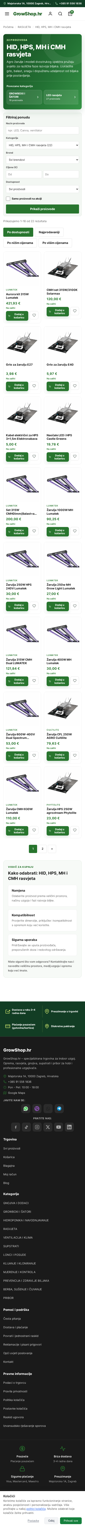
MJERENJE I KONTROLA (19, 1272)
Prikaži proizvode (42, 209)
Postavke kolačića (15, 1408)
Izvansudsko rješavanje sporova (24, 1425)
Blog (6, 1183)
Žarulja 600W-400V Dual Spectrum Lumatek (20, 738)
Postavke (33, 1520)
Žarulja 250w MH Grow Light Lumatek (61, 586)
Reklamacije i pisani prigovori (22, 1344)
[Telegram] (59, 1108)
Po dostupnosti (18, 232)
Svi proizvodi (11, 1148)
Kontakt (8, 1361)
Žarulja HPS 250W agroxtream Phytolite (61, 810)
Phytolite (53, 805)
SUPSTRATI (11, 1246)
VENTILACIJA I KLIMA (18, 1237)
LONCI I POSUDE (14, 1254)
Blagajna (9, 1165)
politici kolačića (36, 1508)
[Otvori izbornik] (7, 13)
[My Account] (50, 14)
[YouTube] (58, 1127)
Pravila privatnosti (15, 1391)
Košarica (9, 1157)
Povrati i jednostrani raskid (20, 1336)
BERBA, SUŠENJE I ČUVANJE (22, 1289)
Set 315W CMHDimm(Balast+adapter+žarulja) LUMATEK (22, 515)
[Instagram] (37, 1127)
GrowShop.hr (27, 13)
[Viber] (36, 1108)
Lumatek (11, 289)
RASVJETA (24, 27)
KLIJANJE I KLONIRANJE (19, 1263)
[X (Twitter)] (47, 1127)
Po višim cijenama (55, 243)
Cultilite (53, 730)
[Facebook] (15, 1127)
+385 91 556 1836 (19, 1081)
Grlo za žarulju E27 (19, 364)
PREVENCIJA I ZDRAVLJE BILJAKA (26, 1280)
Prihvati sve (71, 1520)
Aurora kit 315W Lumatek (17, 296)
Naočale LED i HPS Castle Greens (59, 437)
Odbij (51, 1520)
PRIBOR (8, 1298)
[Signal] (48, 1108)
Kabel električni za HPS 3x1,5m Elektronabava (22, 437)
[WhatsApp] (25, 1108)
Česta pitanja (12, 1318)
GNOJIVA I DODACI (16, 1203)
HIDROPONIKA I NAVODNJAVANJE (26, 1220)
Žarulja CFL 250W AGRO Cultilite (59, 736)
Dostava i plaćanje (15, 1327)
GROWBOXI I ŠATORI (17, 1211)
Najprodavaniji (49, 232)
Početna (8, 27)
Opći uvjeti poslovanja (17, 1353)
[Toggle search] (60, 14)
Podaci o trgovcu (14, 1382)
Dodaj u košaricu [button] (19, 316)
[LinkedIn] (69, 1127)
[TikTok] (26, 1127)
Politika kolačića (14, 1400)
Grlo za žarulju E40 (60, 364)
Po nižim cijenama (20, 243)
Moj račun (10, 1174)
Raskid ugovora (13, 1417)
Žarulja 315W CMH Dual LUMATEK (19, 661)
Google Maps (16, 1092)
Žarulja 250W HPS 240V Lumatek (19, 586)
